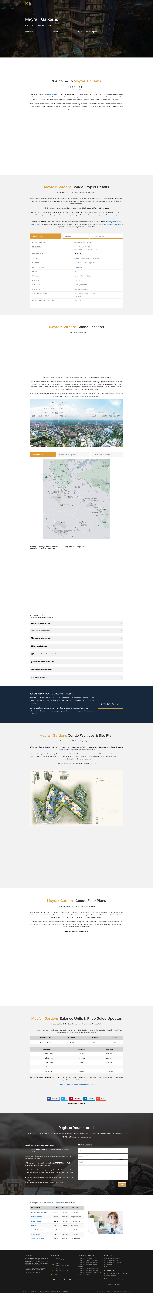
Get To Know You (125, 1291)
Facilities (80, 4)
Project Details (62, 4)
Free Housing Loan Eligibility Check (116, 1273)
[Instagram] (59, 1279)
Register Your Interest (120, 4)
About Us (28, 1272)
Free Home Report (111, 1275)
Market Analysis (105, 4)
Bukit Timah (78, 267)
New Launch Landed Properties (89, 1262)
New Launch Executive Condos (89, 1260)
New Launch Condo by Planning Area (90, 1272)
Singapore (77, 700)
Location (72, 4)
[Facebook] (54, 1279)
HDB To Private (110, 1282)
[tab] (76, 623)
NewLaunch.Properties (62, 1270)
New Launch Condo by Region (88, 1274)
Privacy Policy (101, 1291)
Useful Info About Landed (113, 1262)
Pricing (96, 4)
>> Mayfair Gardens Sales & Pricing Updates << (77, 1084)
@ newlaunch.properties (62, 1265)
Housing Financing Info (113, 1258)
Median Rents (110, 1266)
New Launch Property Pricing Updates (87, 1265)
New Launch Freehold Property (89, 1268)
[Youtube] (70, 1279)
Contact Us (36, 1272)
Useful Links (109, 1264)
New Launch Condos (86, 1258)
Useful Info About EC (112, 1260)
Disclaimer (110, 1291)
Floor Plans (88, 4)
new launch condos (53, 1203)
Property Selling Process (113, 1284)
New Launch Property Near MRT (89, 1270)
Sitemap (116, 1291)
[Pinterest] (64, 1279)
